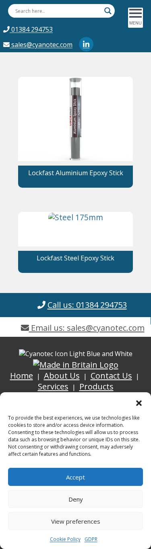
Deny (75, 499)
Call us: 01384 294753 (87, 304)
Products (96, 386)
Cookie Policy (65, 539)
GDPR (91, 539)
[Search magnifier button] (108, 10)
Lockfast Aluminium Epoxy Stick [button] (75, 172)
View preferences (75, 521)
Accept (75, 477)
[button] (139, 402)
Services (53, 386)
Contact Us (111, 375)
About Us (62, 375)
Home (21, 375)
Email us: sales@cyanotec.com (87, 327)
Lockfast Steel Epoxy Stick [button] (75, 258)
